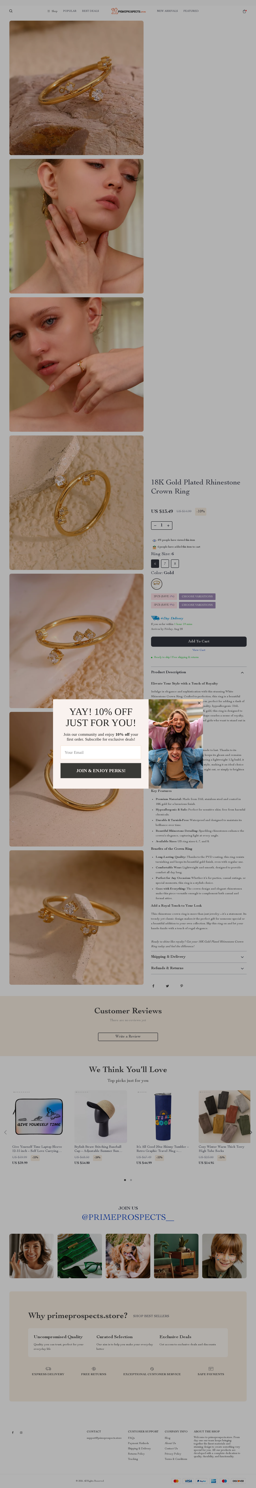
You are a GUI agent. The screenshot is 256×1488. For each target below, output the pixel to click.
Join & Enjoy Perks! (101, 770)
